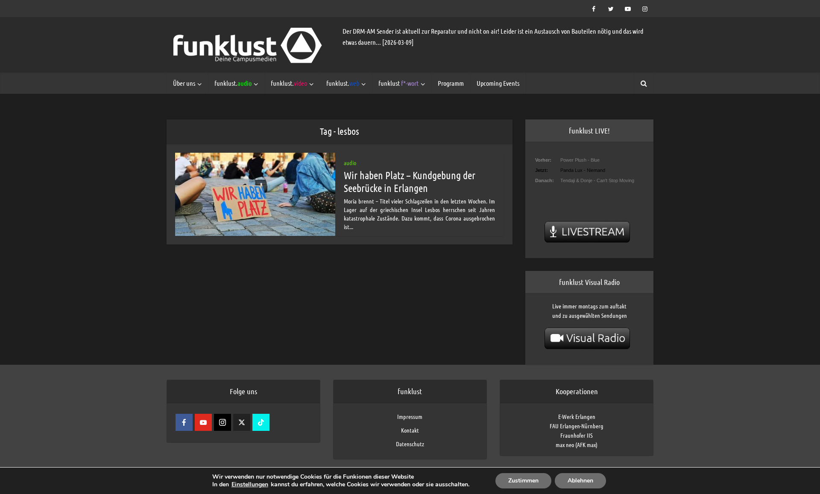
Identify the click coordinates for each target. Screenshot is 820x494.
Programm (451, 83)
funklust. (233, 83)
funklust (398, 83)
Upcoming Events (498, 83)
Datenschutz (410, 444)
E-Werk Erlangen (576, 416)
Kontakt (410, 430)
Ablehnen (580, 481)
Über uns (184, 83)
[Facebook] (184, 422)
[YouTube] (203, 422)
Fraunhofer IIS (576, 435)
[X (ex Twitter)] (241, 422)
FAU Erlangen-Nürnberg (576, 426)
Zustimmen (523, 481)
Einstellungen (249, 484)
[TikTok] (260, 422)
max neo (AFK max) (576, 444)
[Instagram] (222, 422)
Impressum (409, 416)
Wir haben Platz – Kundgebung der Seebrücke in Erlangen (409, 181)
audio (350, 162)
